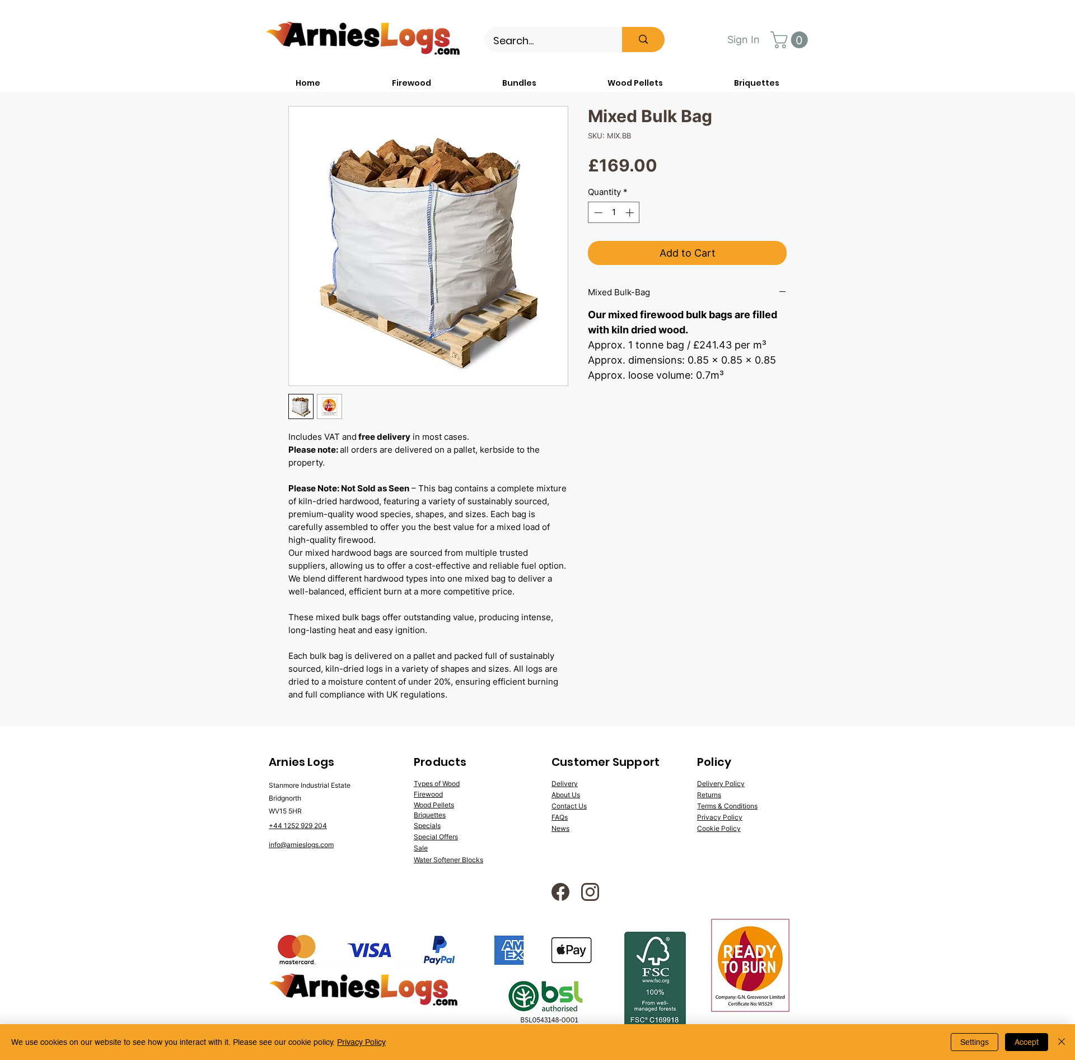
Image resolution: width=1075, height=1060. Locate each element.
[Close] (1061, 1042)
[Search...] (643, 39)
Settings (974, 1042)
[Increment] (630, 212)
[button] (791, 39)
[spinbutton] (614, 212)
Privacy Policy (361, 1042)
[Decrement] (597, 212)
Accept (1027, 1042)
